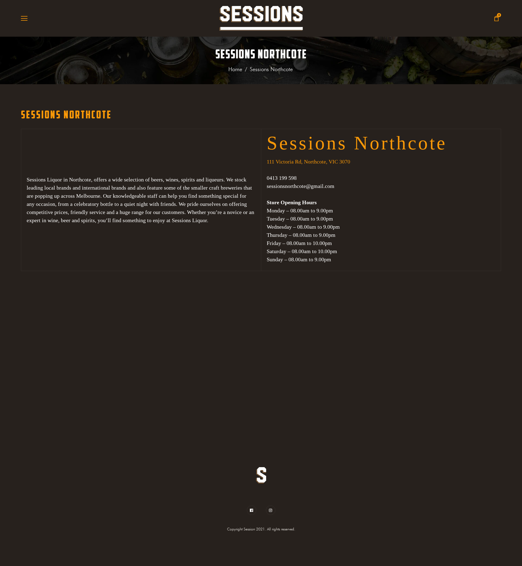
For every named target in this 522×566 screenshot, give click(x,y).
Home (235, 69)
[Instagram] (270, 510)
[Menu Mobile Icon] (24, 18)
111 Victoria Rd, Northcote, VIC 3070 (308, 162)
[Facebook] (253, 510)
